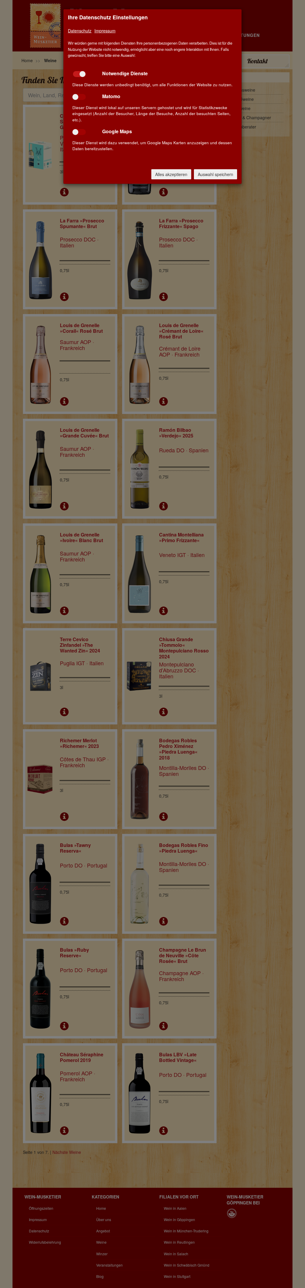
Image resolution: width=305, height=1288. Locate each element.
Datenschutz (79, 31)
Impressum (105, 31)
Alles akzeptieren (171, 174)
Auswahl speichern (215, 174)
